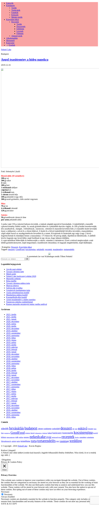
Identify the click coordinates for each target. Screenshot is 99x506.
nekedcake (38, 436)
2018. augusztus (12, 363)
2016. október (12, 410)
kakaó (50, 433)
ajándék (5, 428)
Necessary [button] (5, 492)
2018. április (11, 370)
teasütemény (58, 249)
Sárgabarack (6, 441)
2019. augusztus (12, 335)
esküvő (82, 428)
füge (2, 433)
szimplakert (82, 437)
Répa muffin (11, 281)
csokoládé (56, 428)
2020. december (12, 321)
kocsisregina (31, 249)
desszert (11, 249)
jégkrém (44, 433)
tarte (18, 441)
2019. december (12, 328)
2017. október (12, 382)
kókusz (3, 437)
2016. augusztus (12, 415)
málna (21, 437)
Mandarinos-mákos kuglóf (17, 295)
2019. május (11, 342)
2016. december (12, 405)
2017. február (11, 401)
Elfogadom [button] (6, 460)
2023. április (11, 314)
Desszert (14, 247)
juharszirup (38, 433)
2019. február (11, 349)
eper (76, 429)
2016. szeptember (13, 412)
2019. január (11, 352)
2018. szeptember (13, 361)
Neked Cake (6, 49)
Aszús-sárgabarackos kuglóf (17, 292)
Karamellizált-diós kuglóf (16, 297)
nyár (48, 437)
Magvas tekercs (12, 285)
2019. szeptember (13, 333)
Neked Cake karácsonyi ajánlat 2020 (21, 276)
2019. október (12, 331)
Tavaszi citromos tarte (15, 271)
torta (34, 441)
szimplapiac (90, 437)
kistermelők (67, 433)
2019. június (11, 340)
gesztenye (7, 433)
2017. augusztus (12, 387)
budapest (30, 428)
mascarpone (11, 437)
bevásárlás (16, 428)
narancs (26, 437)
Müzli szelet (11, 274)
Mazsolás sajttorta (13, 278)
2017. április (11, 396)
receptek (48, 249)
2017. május (11, 394)
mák (16, 437)
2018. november (12, 356)
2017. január (11, 403)
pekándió (40, 249)
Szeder (77, 437)
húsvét (33, 433)
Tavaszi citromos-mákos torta (18, 283)
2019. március (12, 347)
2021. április (11, 317)
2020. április (11, 326)
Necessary (8, 494)
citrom (40, 428)
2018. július (11, 366)
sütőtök (13, 441)
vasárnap (64, 441)
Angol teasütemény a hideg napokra (24, 59)
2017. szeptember (13, 384)
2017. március (12, 398)
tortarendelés (69, 249)
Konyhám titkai (25, 247)
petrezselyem (56, 437)
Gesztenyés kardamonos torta (18, 290)
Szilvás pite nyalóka (14, 288)
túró (57, 441)
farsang (90, 429)
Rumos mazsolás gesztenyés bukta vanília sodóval (26, 304)
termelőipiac (25, 441)
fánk (95, 429)
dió (73, 429)
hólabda (27, 433)
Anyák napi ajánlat (14, 269)
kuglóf (95, 433)
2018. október (12, 359)
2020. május (11, 324)
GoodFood (20, 249)
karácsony (57, 433)
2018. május (11, 368)
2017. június (11, 391)
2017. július (11, 389)
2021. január (11, 319)
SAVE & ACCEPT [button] (9, 504)
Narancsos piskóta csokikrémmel (19, 302)
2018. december (12, 354)
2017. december (12, 377)
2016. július (11, 417)
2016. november (12, 408)
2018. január (11, 375)
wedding (75, 441)
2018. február (11, 373)
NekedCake (22, 446)
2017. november (12, 380)
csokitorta (47, 428)
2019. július (11, 338)
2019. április (11, 345)
